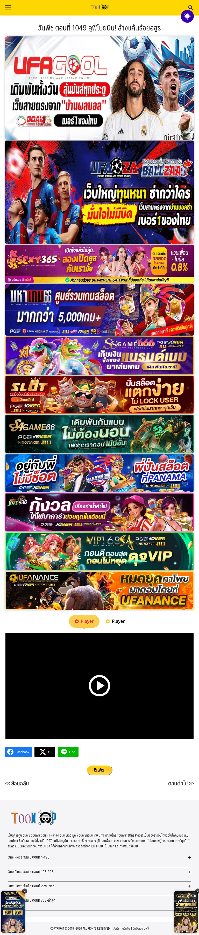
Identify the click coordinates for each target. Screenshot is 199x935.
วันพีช (116, 928)
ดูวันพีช (126, 928)
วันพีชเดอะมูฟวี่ (141, 928)
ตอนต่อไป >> (181, 783)
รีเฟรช (99, 770)
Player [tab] (87, 621)
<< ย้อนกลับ (17, 783)
